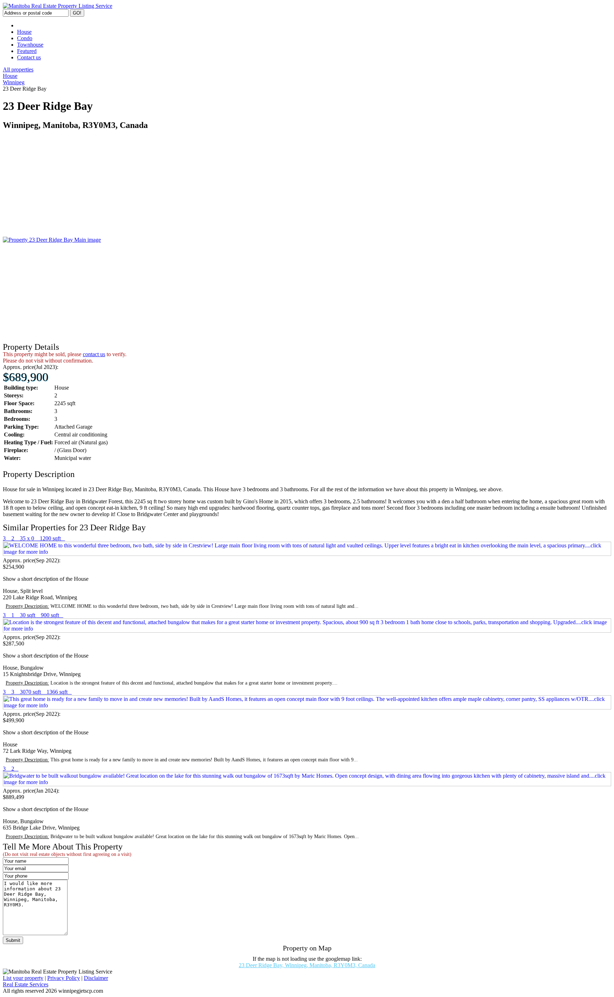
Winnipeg (14, 82)
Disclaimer (96, 978)
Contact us (29, 57)
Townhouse (30, 45)
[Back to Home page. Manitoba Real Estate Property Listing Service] (57, 6)
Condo (24, 38)
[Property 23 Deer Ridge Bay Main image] (52, 240)
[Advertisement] (216, 187)
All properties (18, 69)
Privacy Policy (63, 978)
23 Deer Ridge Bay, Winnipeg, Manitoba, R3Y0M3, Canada (307, 965)
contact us (94, 354)
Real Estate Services (25, 984)
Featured (27, 51)
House (24, 32)
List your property (23, 978)
